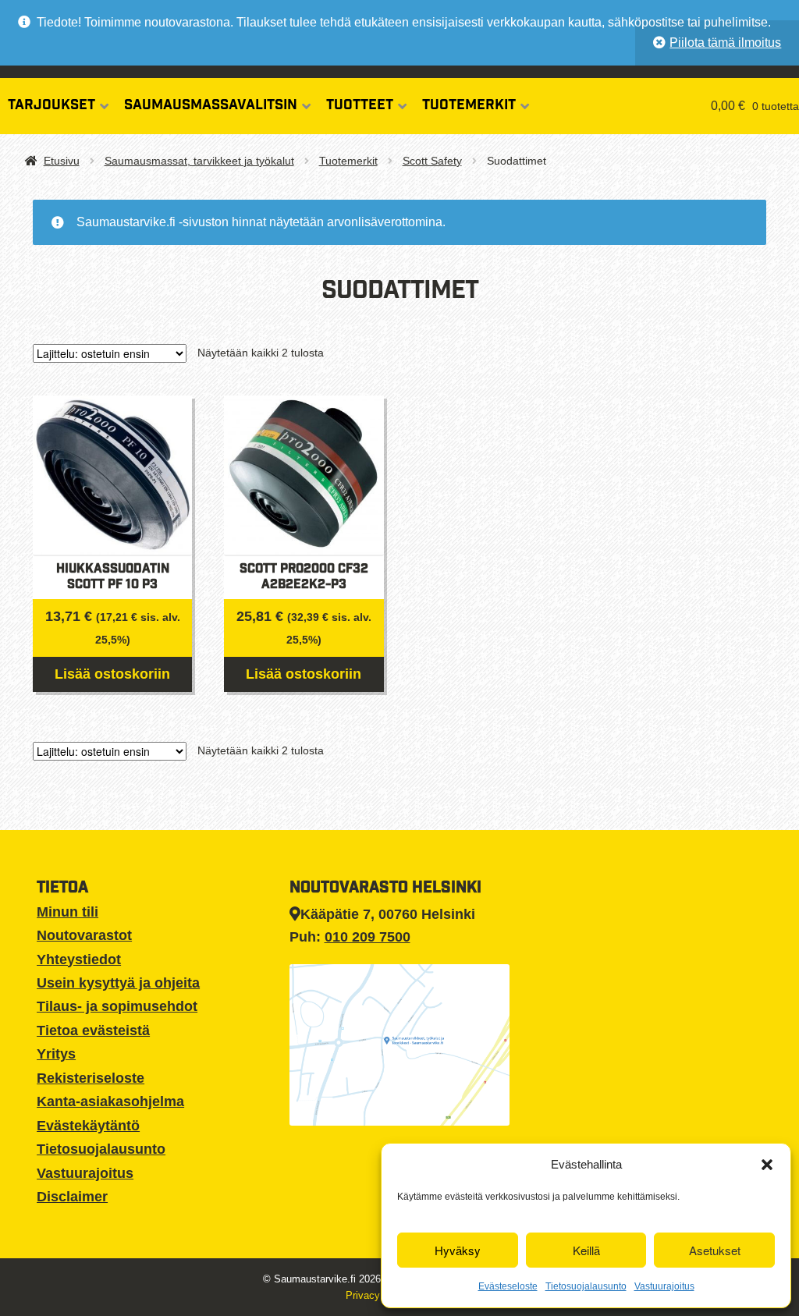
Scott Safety (432, 160)
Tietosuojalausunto (586, 1286)
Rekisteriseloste (90, 1078)
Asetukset (714, 1250)
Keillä (586, 1250)
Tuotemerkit (469, 106)
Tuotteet (359, 106)
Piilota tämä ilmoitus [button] (725, 42)
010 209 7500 (367, 937)
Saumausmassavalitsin (210, 106)
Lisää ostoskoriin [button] (112, 674)
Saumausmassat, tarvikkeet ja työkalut (199, 160)
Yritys (56, 1054)
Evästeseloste (508, 1286)
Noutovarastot (84, 935)
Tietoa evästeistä (93, 1030)
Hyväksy (458, 1250)
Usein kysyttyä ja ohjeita (118, 983)
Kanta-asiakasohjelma (110, 1101)
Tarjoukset (51, 106)
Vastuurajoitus (664, 1286)
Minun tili (67, 912)
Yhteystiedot (79, 959)
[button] (767, 1164)
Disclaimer (72, 1196)
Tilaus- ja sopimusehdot (117, 1006)
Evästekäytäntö (88, 1125)
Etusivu (62, 160)
